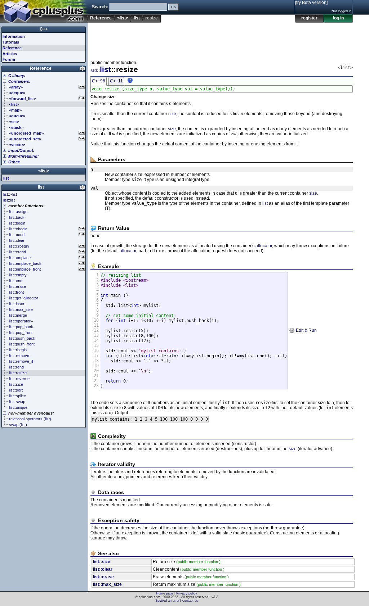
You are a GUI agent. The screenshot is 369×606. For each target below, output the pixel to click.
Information (14, 36)
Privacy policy (186, 593)
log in (338, 18)
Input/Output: (21, 150)
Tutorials (11, 42)
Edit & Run (306, 330)
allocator (263, 245)
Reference (101, 18)
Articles (10, 53)
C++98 (98, 80)
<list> (122, 18)
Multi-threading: (23, 156)
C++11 (116, 80)
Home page (164, 593)
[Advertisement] (221, 39)
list (137, 18)
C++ (44, 29)
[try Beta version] (311, 2)
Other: (14, 162)
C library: (17, 75)
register (309, 18)
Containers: (19, 81)
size (172, 113)
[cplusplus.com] (44, 11)
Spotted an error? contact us (176, 600)
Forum (9, 59)
